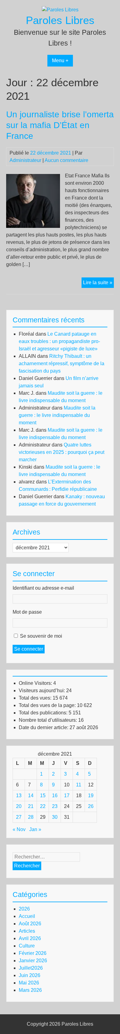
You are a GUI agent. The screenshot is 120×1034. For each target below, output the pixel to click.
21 (31, 806)
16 (55, 795)
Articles (27, 931)
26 (91, 806)
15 (43, 795)
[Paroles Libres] (60, 9)
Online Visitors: (36, 683)
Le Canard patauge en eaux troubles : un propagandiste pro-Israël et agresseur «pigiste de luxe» (59, 341)
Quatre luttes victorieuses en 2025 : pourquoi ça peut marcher (61, 452)
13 (19, 795)
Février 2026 (32, 953)
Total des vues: (36, 698)
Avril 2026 (30, 938)
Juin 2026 (29, 975)
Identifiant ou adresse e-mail (43, 588)
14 (31, 795)
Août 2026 (30, 923)
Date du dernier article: (44, 727)
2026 (24, 908)
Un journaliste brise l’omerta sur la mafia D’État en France (60, 125)
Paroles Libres (60, 20)
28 (31, 817)
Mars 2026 (30, 990)
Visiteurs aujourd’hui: (42, 690)
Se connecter (28, 649)
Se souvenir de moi (41, 636)
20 (19, 806)
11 (78, 784)
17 (67, 795)
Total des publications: (44, 712)
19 (91, 795)
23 (55, 806)
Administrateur (25, 160)
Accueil (27, 916)
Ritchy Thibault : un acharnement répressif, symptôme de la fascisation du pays (61, 363)
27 (19, 817)
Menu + (60, 60)
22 (43, 806)
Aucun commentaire (66, 160)
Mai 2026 (29, 982)
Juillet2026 (31, 968)
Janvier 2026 (33, 960)
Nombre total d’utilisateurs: (48, 720)
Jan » (35, 829)
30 (55, 817)
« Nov (19, 829)
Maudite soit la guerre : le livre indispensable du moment (57, 415)
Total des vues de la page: (48, 705)
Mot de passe (27, 612)
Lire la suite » (98, 284)
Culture (27, 945)
